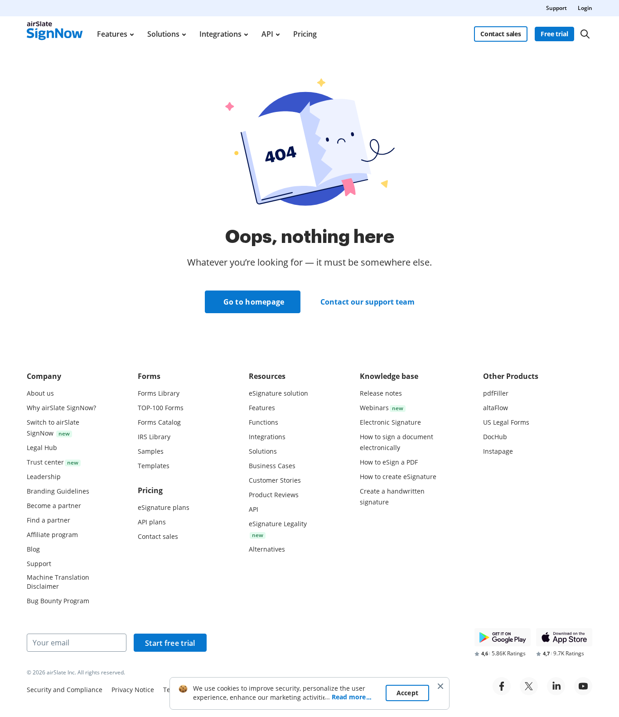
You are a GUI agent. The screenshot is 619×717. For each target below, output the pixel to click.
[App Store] (564, 637)
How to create (398, 476)
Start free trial (170, 643)
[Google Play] (502, 637)
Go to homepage (254, 302)
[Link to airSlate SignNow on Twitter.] (529, 686)
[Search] (585, 34)
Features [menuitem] (112, 34)
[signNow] (55, 34)
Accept (408, 692)
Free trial (554, 33)
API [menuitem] (267, 34)
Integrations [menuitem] (220, 34)
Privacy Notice (132, 689)
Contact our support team (367, 302)
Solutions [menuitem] (163, 34)
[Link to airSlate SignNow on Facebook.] (502, 686)
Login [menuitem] (585, 8)
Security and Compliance (64, 689)
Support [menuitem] (556, 8)
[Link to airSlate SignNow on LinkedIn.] (556, 686)
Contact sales (500, 33)
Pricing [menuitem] (305, 34)
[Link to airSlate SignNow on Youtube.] (583, 686)
